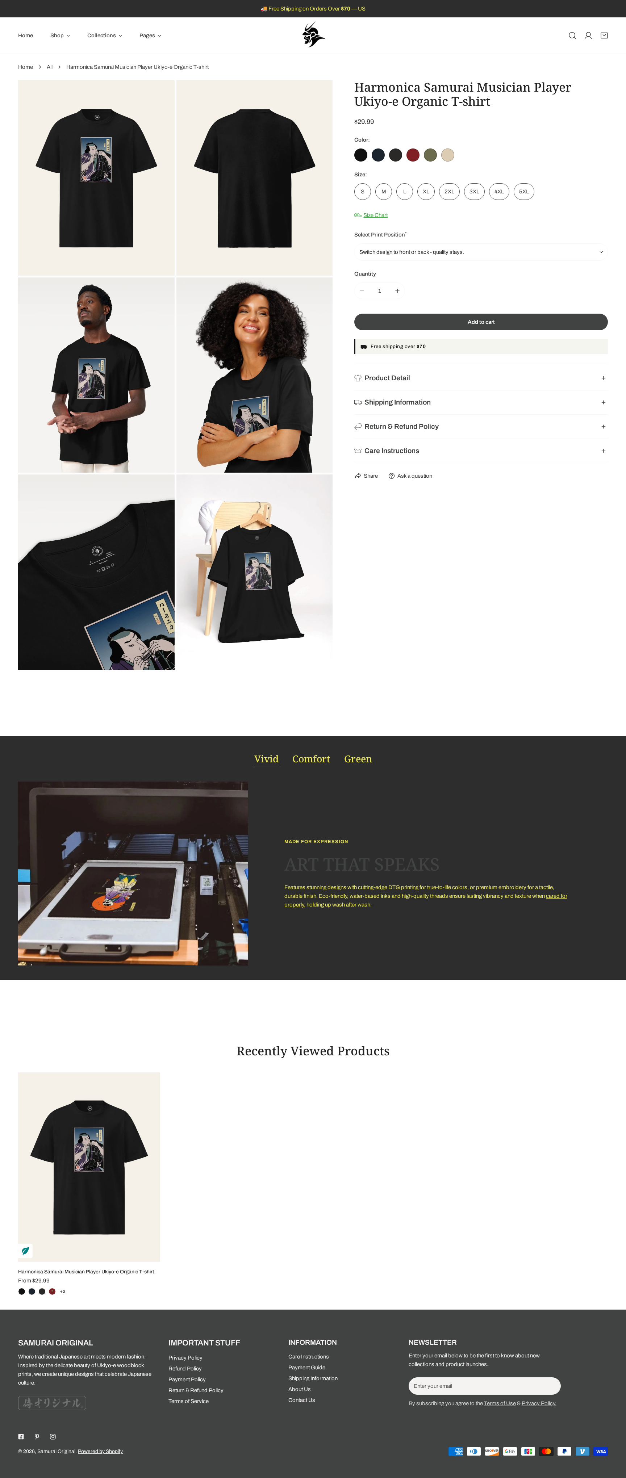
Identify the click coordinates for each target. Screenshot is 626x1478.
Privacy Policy (185, 1358)
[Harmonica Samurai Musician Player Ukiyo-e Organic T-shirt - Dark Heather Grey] (42, 1291)
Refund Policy (185, 1369)
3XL (474, 191)
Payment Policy (187, 1379)
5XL (524, 191)
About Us (299, 1389)
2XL (449, 191)
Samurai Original (56, 1451)
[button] (60, 35)
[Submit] (551, 1385)
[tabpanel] (313, 874)
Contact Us (301, 1400)
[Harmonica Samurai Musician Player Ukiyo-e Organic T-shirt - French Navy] (32, 1291)
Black (360, 155)
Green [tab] (358, 758)
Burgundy (413, 155)
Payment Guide (306, 1367)
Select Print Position (380, 234)
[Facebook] (21, 1436)
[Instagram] (53, 1436)
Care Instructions (308, 1357)
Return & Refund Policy (196, 1390)
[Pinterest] (37, 1436)
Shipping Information (313, 1378)
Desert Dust (447, 155)
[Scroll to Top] (613, 1439)
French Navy (378, 155)
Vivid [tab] (266, 758)
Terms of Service (188, 1401)
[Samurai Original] (313, 35)
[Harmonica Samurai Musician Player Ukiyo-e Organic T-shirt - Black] (21, 1291)
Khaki (430, 155)
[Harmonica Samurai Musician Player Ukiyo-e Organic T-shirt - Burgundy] (52, 1291)
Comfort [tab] (311, 758)
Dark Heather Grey (395, 155)
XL (426, 191)
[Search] (572, 35)
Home (25, 67)
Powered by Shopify (100, 1451)
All (50, 67)
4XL (499, 191)
